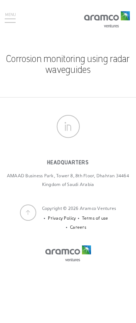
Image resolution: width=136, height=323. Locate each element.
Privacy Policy (62, 218)
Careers (78, 227)
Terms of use (95, 218)
